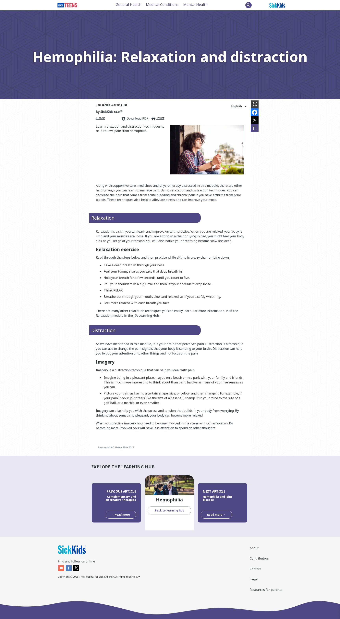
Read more (122, 514)
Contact (255, 569)
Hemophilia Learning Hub (112, 105)
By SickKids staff (109, 111)
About (254, 548)
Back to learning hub (169, 510)
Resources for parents (266, 589)
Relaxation (104, 315)
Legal (254, 579)
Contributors (259, 558)
